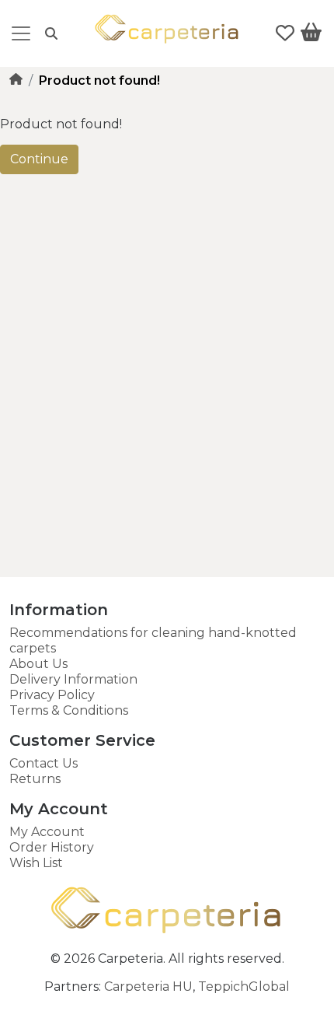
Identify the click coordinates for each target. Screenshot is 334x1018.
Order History (51, 847)
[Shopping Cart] (311, 35)
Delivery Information (73, 679)
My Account (47, 831)
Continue (39, 159)
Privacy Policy (52, 694)
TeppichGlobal (244, 986)
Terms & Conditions (68, 710)
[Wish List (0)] (285, 33)
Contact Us (43, 763)
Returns (35, 778)
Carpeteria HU (148, 986)
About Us (38, 663)
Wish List (36, 862)
